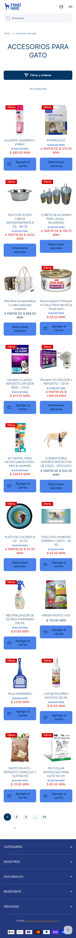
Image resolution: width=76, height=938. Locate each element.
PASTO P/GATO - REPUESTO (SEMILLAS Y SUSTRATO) (20, 772)
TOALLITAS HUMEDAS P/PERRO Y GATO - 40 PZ (56, 541)
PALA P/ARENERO (20, 694)
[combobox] (38, 18)
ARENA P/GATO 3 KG (56, 615)
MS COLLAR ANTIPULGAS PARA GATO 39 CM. (56, 772)
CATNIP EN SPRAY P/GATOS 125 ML (56, 695)
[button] (61, 6)
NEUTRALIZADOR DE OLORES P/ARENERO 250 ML (20, 619)
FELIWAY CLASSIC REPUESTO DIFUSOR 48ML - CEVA (20, 383)
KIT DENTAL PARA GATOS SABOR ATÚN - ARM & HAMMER (20, 462)
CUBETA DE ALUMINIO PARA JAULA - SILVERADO (56, 218)
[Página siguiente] (14, 828)
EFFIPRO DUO (56, 140)
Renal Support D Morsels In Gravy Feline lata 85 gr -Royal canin (56, 305)
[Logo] (13, 6)
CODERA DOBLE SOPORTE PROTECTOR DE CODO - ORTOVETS (56, 462)
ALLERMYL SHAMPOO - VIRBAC (20, 142)
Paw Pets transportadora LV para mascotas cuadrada (20, 305)
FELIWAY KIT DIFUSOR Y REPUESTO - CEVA (56, 382)
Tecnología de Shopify (48, 921)
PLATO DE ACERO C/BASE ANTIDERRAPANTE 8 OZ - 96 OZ (20, 220)
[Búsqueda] (7, 18)
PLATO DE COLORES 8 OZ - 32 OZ (20, 539)
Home (7, 33)
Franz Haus (31, 921)
